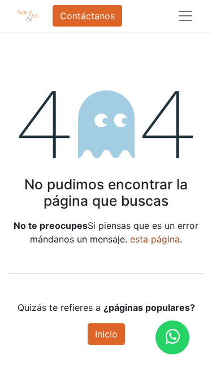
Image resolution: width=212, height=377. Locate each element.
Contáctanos (87, 15)
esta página (155, 239)
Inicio (106, 334)
